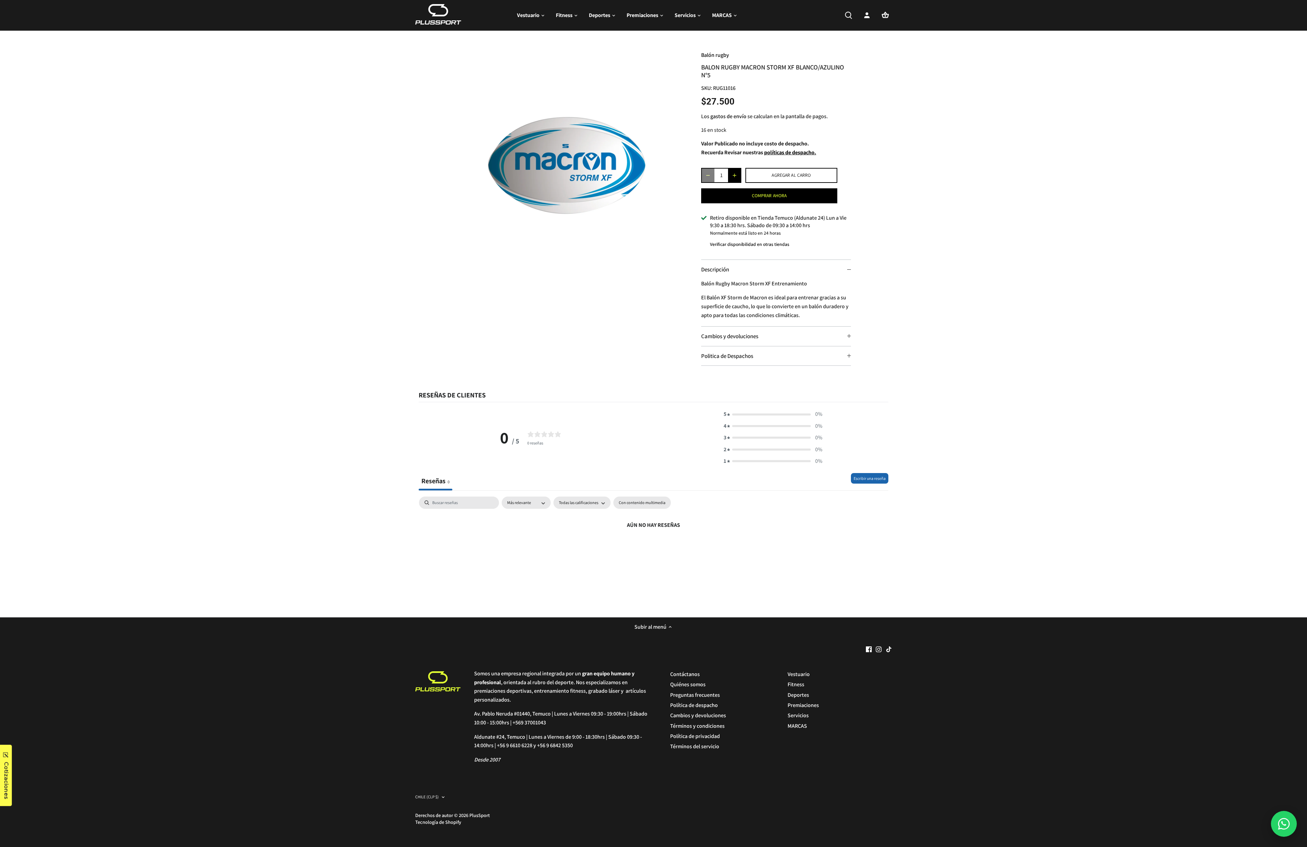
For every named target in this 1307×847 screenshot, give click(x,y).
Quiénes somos (688, 684)
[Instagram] (879, 649)
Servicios (798, 715)
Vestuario (799, 674)
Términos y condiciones (697, 726)
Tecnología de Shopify (438, 822)
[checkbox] (642, 503)
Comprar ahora (769, 195)
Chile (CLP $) (427, 797)
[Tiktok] (889, 649)
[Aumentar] (734, 175)
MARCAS (797, 726)
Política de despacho (694, 705)
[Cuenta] (866, 15)
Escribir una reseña (870, 478)
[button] (773, 414)
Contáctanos (685, 674)
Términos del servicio (694, 746)
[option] (570, 158)
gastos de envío (728, 116)
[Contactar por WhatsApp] (1284, 824)
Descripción (715, 269)
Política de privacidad (695, 736)
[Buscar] (848, 15)
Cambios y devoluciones (729, 336)
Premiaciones (803, 705)
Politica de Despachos (727, 356)
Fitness (796, 684)
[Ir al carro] (885, 15)
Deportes (798, 695)
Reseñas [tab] (435, 480)
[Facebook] (869, 649)
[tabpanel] (653, 548)
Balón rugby (715, 55)
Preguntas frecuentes (695, 695)
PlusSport (479, 815)
